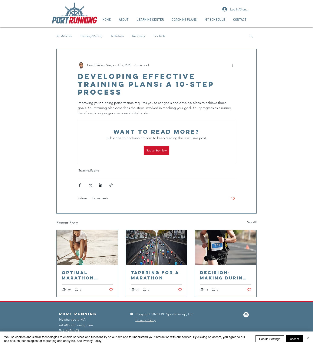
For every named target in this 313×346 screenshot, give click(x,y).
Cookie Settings (269, 339)
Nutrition (117, 36)
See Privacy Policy (89, 341)
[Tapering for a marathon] (156, 247)
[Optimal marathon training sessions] (87, 247)
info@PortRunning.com (76, 325)
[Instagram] (246, 314)
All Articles (64, 36)
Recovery (138, 36)
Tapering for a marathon (155, 275)
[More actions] (232, 65)
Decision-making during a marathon (223, 275)
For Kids (159, 36)
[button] (124, 19)
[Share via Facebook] (80, 185)
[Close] (307, 339)
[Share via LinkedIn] (101, 185)
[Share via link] (111, 185)
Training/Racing (91, 36)
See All (252, 222)
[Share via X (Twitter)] (90, 185)
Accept (294, 339)
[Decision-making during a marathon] (225, 247)
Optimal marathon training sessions (78, 275)
